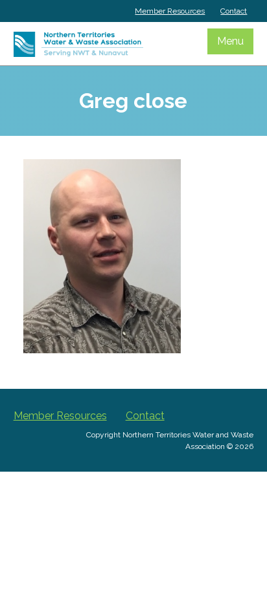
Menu (230, 41)
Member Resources (170, 11)
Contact (233, 11)
